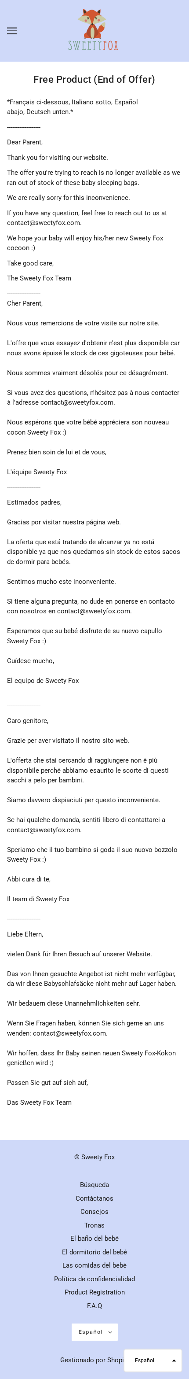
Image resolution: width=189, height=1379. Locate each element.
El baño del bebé (94, 1239)
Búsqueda (94, 1185)
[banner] (93, 30)
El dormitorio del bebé (94, 1252)
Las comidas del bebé (94, 1265)
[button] (153, 1360)
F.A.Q (94, 1306)
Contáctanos (94, 1198)
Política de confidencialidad (94, 1279)
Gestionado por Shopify (94, 1360)
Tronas (94, 1225)
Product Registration (95, 1292)
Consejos (94, 1212)
